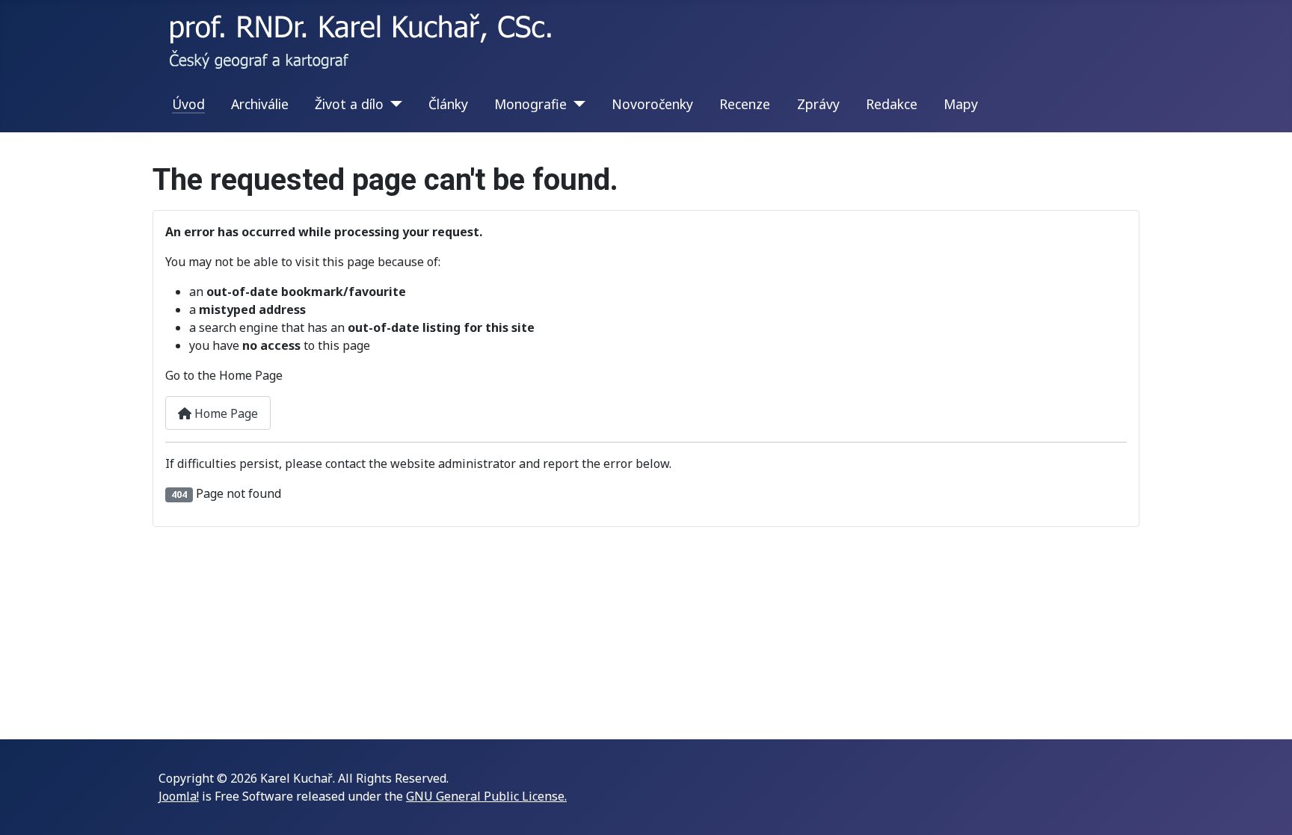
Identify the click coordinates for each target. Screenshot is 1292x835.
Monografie (530, 104)
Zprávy (818, 104)
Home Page (224, 413)
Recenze (744, 104)
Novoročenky (652, 104)
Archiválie (260, 104)
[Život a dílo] (393, 104)
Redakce (891, 104)
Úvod (188, 104)
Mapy (961, 104)
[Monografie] (576, 104)
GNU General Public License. (486, 796)
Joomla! (179, 796)
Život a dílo (349, 104)
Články (448, 104)
